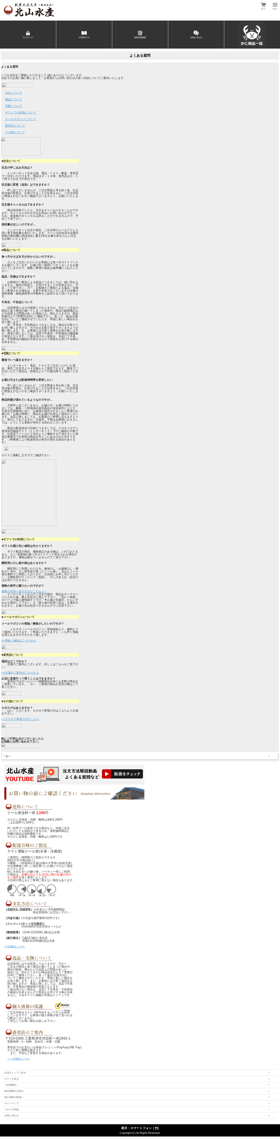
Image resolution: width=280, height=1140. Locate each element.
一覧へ (6, 756)
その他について (15, 132)
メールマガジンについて (20, 119)
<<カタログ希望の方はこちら (20, 719)
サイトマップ (11, 1103)
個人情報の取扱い (14, 1097)
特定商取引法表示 (14, 1091)
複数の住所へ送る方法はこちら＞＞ (24, 591)
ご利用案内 (10, 1085)
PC (157, 1128)
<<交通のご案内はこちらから (20, 672)
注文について (13, 93)
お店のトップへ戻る (15, 1072)
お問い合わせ (11, 1115)
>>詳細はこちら (14, 946)
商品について (13, 99)
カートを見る (11, 1078)
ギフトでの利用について (20, 112)
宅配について (13, 106)
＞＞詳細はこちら (18, 1058)
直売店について (15, 125)
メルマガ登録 (11, 1109)
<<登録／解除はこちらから (19, 640)
